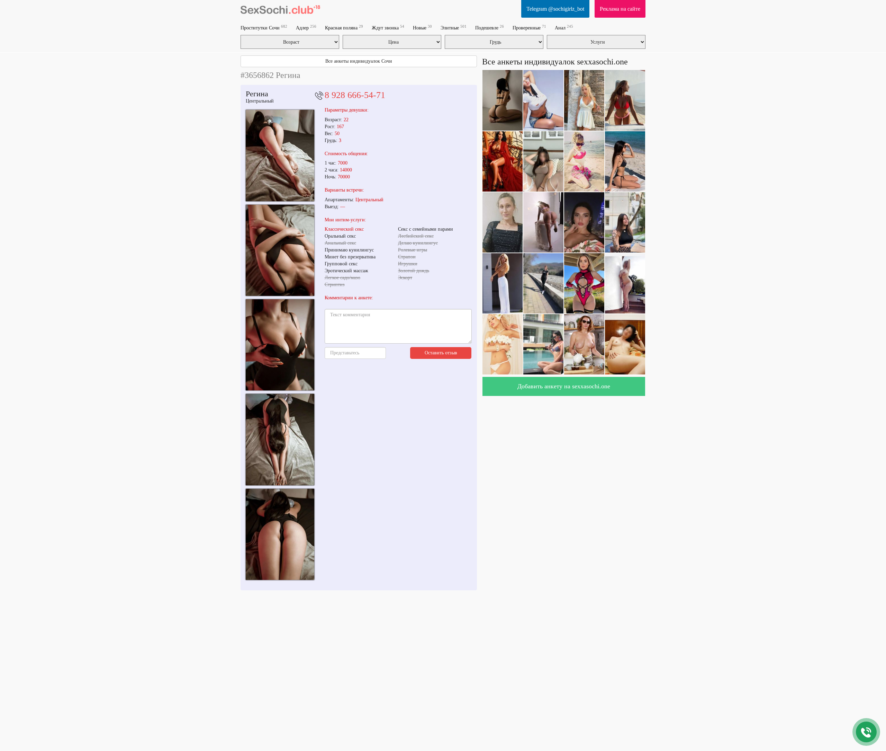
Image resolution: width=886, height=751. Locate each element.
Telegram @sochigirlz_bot (555, 9)
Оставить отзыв (441, 352)
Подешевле (489, 27)
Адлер (306, 27)
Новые (422, 27)
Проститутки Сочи (264, 27)
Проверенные (529, 27)
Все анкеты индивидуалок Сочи (358, 61)
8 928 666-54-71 (355, 95)
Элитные (454, 27)
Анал (564, 27)
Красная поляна (344, 27)
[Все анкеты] (280, 8)
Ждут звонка (388, 27)
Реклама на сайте (620, 9)
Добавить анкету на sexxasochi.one (563, 386)
